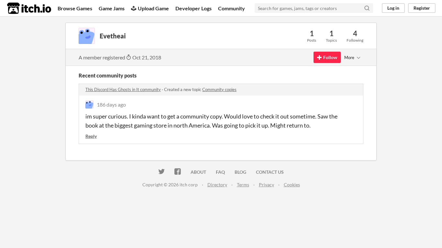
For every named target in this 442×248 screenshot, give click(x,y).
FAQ (220, 172)
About (198, 172)
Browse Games (75, 8)
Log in (393, 8)
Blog (240, 172)
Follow (330, 57)
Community (231, 8)
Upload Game (153, 8)
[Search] (367, 8)
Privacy (266, 184)
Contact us (270, 172)
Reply (91, 136)
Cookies (292, 184)
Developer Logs (193, 8)
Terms (243, 184)
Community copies (219, 89)
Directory (217, 184)
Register (422, 8)
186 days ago (111, 104)
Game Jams (112, 8)
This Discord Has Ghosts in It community (123, 89)
